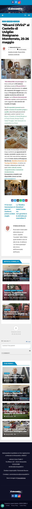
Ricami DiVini (21, 52)
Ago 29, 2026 (9, 380)
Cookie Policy (23, 505)
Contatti (8, 505)
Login (29, 341)
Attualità (13, 290)
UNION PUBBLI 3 (23, 503)
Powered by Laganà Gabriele (11, 503)
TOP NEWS (7, 373)
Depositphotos (21, 478)
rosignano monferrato (13, 54)
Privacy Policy (14, 505)
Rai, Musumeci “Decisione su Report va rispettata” (15, 314)
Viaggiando (16, 21)
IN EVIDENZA (9, 21)
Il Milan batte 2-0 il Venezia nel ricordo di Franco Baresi (14, 413)
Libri (18, 271)
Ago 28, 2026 (9, 434)
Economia (7, 271)
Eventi (4, 21)
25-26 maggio (22, 49)
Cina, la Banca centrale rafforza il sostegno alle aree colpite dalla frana (15, 431)
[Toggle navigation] (29, 15)
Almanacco (7, 290)
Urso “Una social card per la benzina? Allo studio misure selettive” (15, 377)
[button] (25, 15)
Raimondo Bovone (15, 47)
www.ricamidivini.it (10, 178)
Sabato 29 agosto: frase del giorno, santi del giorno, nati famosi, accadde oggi (15, 295)
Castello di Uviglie (12, 52)
